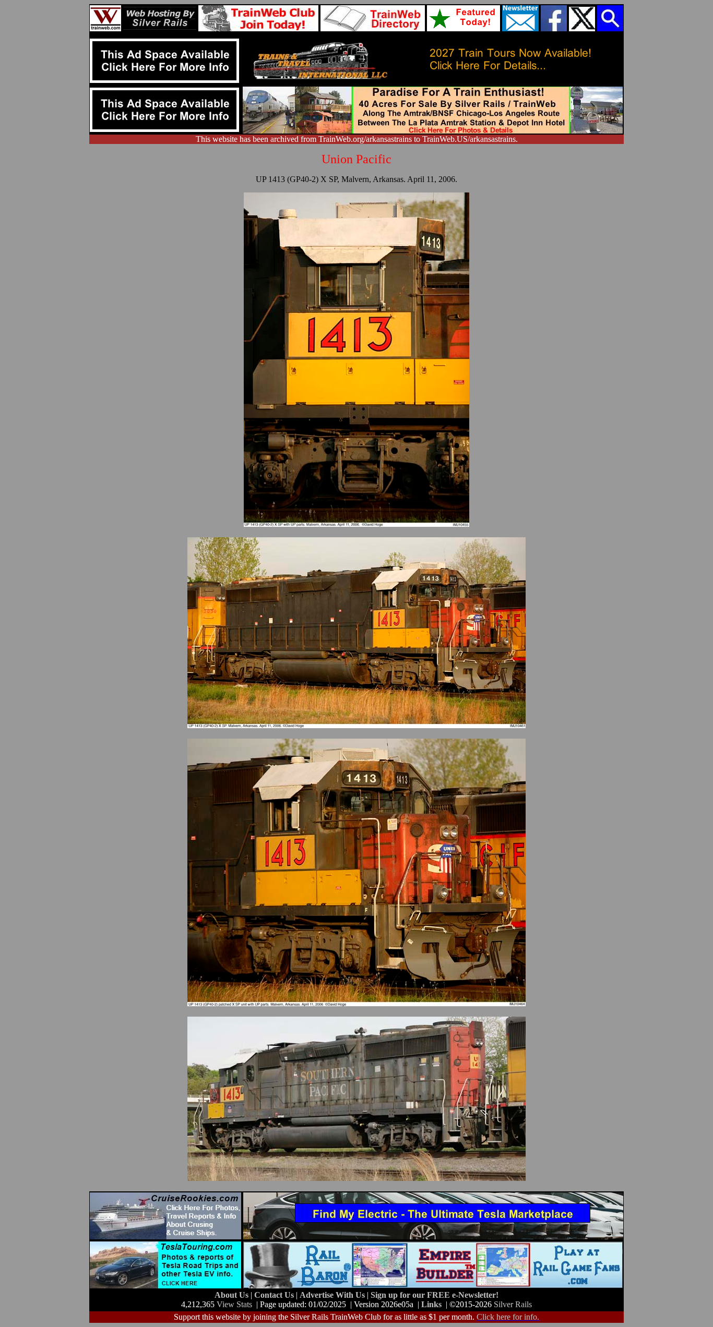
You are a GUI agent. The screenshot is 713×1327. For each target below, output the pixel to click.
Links (431, 1304)
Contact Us (275, 1294)
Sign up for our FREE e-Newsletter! (434, 1294)
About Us (233, 1294)
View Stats (234, 1304)
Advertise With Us (333, 1294)
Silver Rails (513, 1304)
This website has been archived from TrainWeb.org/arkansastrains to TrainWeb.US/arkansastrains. (357, 139)
